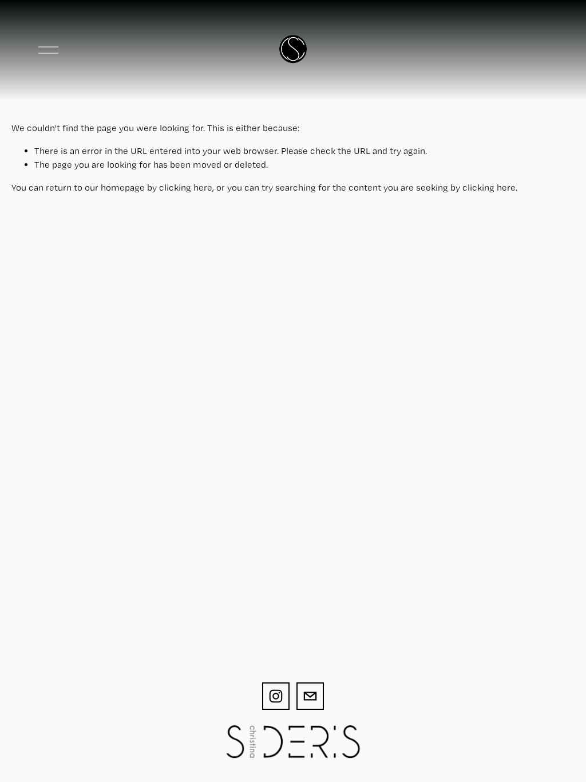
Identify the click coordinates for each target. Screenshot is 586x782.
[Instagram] (276, 696)
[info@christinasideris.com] (310, 696)
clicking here (185, 187)
